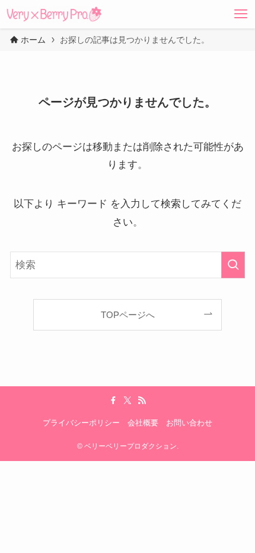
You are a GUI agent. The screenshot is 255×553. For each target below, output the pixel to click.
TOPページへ (128, 315)
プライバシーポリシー (81, 422)
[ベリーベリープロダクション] (54, 14)
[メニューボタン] (241, 14)
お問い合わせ (189, 422)
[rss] (141, 400)
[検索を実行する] (233, 265)
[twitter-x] (127, 400)
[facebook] (113, 400)
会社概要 (143, 422)
